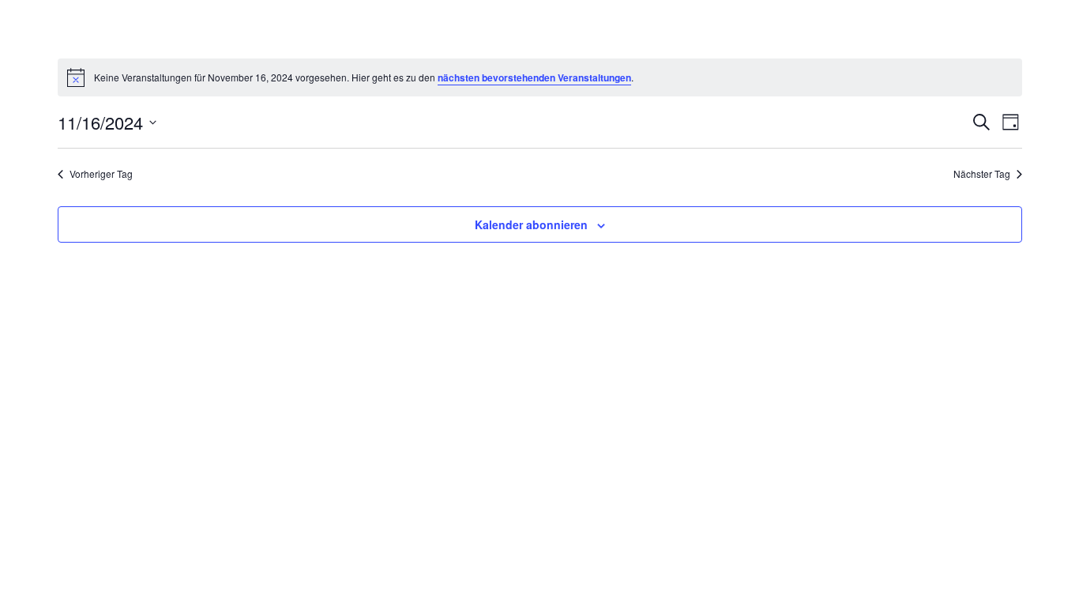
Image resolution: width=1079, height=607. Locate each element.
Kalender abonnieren (531, 224)
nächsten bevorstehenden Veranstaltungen (534, 77)
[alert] (540, 77)
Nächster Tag (981, 174)
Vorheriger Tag (101, 174)
